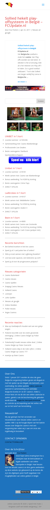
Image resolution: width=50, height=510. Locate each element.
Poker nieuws (10, 309)
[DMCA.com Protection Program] (23, 493)
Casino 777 (23, 352)
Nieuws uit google (12, 301)
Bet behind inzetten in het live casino (19, 246)
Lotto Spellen (10, 297)
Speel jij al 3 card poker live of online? (19, 250)
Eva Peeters (14, 30)
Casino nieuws (10, 279)
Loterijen (8, 294)
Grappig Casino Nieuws (14, 286)
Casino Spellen (10, 283)
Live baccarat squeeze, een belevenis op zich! (23, 258)
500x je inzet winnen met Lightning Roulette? (22, 254)
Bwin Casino (19, 355)
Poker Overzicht (25, 345)
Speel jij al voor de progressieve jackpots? (21, 261)
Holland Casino (11, 290)
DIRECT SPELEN (11, 187)
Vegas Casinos (10, 312)
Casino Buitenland (12, 275)
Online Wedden (11, 305)
